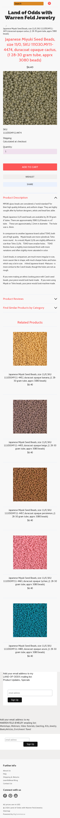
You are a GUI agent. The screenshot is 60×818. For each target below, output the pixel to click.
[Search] (12, 3)
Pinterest (10, 796)
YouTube (16, 796)
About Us (7, 770)
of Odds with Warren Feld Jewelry (30, 15)
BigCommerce (19, 814)
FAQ (4, 774)
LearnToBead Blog (10, 780)
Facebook (5, 796)
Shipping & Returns (11, 777)
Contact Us (7, 783)
